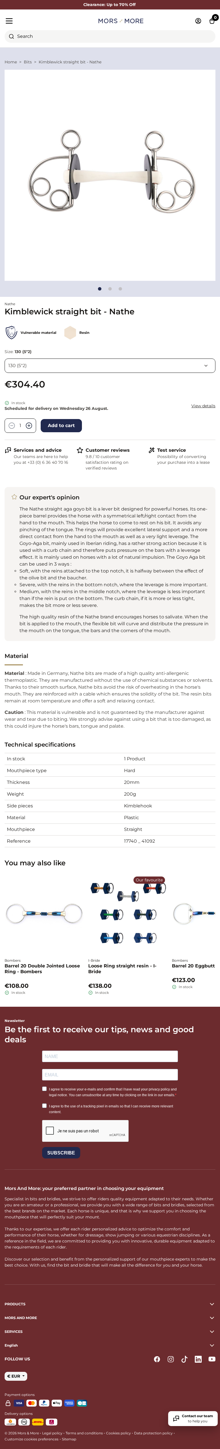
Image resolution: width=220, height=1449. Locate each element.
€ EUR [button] (14, 1376)
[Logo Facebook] (157, 1359)
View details (203, 405)
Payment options (20, 1394)
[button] (110, 1345)
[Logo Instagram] (170, 1359)
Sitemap (69, 1439)
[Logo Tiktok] (184, 1359)
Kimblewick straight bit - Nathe (70, 62)
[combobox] (110, 36)
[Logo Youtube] (212, 1359)
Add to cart (61, 425)
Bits (28, 62)
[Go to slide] (99, 288)
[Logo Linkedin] (198, 1359)
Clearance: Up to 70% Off (110, 4)
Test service (171, 450)
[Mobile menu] (38, 21)
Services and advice (38, 450)
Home (11, 62)
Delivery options (19, 1413)
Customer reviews (108, 450)
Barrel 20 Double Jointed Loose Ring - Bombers (42, 968)
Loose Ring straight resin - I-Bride (122, 968)
